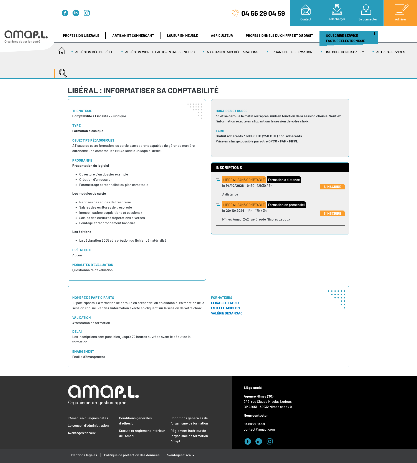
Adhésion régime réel (94, 52)
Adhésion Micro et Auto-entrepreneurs (160, 52)
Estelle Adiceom (225, 308)
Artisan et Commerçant (133, 35)
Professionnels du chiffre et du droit (279, 35)
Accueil (61, 49)
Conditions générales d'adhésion (135, 420)
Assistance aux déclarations (232, 52)
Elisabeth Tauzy (225, 303)
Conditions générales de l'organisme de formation (189, 420)
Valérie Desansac (227, 313)
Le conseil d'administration (88, 425)
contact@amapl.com (259, 429)
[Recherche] (61, 71)
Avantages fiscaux (82, 433)
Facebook (66, 12)
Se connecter (368, 19)
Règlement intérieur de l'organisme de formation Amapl (189, 435)
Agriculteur (222, 35)
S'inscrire (332, 186)
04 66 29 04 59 (263, 13)
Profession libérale (81, 35)
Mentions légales (84, 455)
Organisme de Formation (291, 52)
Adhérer (400, 19)
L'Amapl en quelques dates (88, 418)
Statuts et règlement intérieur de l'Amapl (142, 433)
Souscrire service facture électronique (345, 38)
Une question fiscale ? (344, 52)
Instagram (88, 12)
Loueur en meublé (182, 35)
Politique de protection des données (132, 455)
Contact (305, 19)
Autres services (390, 52)
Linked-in (77, 12)
